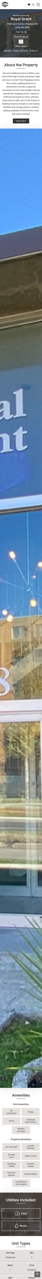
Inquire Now (21, 121)
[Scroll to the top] (37, 1274)
